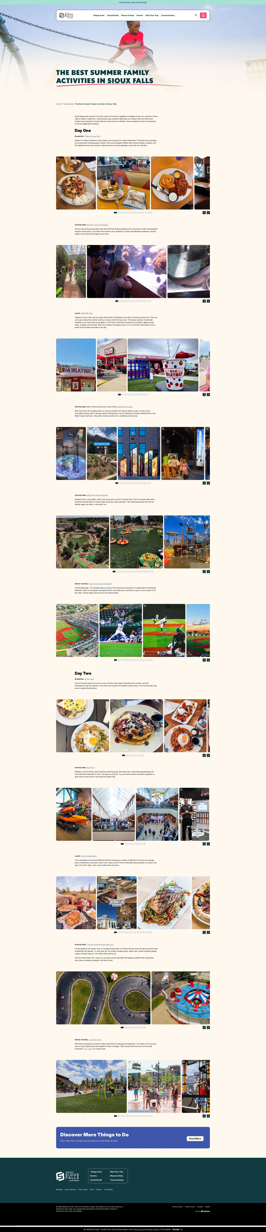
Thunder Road (92, 944)
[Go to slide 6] (130, 212)
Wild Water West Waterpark (97, 495)
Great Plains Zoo (107, 944)
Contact (200, 1207)
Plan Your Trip (152, 15)
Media (207, 1207)
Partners (99, 1189)
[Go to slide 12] (146, 212)
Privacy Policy (153, 1229)
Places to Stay (127, 15)
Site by (198, 1211)
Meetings (59, 1189)
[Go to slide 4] (124, 212)
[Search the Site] (196, 15)
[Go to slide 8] (135, 212)
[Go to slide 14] (151, 212)
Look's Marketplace (89, 856)
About (92, 1189)
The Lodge (88, 1049)
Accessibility (108, 1189)
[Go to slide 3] (121, 212)
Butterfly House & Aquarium (97, 225)
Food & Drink (113, 15)
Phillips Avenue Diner (92, 136)
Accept (176, 1229)
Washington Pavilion (125, 407)
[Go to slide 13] (148, 212)
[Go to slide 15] (152, 571)
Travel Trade (82, 1189)
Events (140, 15)
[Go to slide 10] (140, 212)
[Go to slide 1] (115, 212)
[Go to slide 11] (143, 212)
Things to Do (99, 15)
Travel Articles (168, 15)
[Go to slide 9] (138, 212)
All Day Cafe (89, 679)
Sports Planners (70, 1189)
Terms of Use (138, 1229)
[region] (133, 185)
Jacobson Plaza (95, 1040)
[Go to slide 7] (132, 212)
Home (58, 104)
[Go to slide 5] (127, 212)
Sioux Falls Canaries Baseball (100, 584)
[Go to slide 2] (119, 212)
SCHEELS (91, 767)
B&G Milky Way (87, 313)
